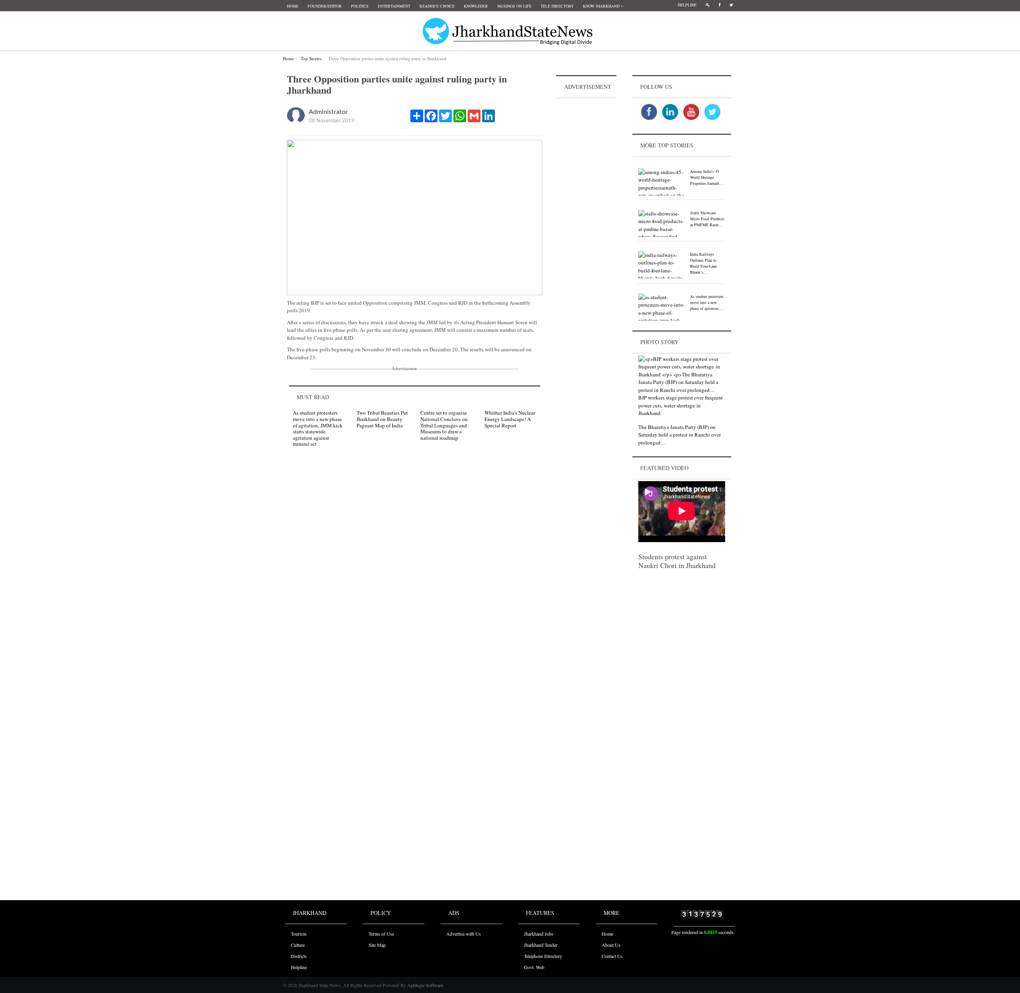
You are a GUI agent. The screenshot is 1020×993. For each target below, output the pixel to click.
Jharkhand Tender (540, 945)
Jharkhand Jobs (538, 933)
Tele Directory (557, 6)
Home (292, 6)
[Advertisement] (586, 219)
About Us (611, 945)
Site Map (377, 945)
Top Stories (311, 58)
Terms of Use (381, 933)
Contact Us (612, 956)
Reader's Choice (437, 6)
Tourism (298, 933)
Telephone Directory (543, 956)
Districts (299, 956)
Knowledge (476, 6)
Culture (298, 945)
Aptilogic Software (424, 985)
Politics (360, 6)
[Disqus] (414, 566)
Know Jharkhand (602, 6)
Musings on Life (514, 6)
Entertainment (394, 6)
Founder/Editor (325, 6)
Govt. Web (534, 967)
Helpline (687, 5)
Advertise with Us (463, 933)
